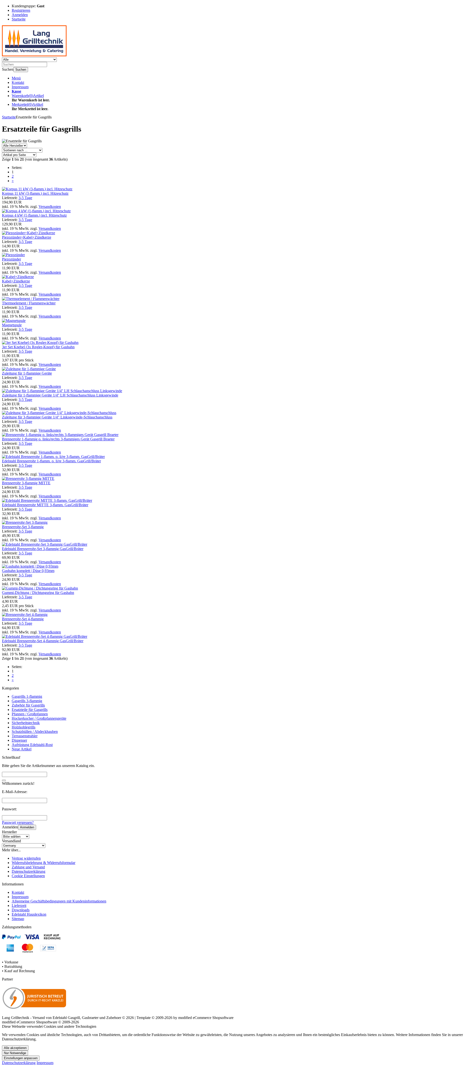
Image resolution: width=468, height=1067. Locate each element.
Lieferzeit (19, 905)
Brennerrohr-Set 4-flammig (23, 619)
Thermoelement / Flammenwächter (29, 303)
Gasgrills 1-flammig (27, 696)
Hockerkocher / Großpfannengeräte (39, 718)
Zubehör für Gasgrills (28, 705)
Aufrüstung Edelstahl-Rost (32, 745)
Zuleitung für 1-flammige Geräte (27, 373)
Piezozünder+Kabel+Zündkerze (26, 237)
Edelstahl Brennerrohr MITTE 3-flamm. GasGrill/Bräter (45, 505)
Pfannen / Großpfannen (30, 714)
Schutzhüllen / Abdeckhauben (35, 731)
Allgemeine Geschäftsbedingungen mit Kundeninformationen (59, 901)
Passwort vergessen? (18, 822)
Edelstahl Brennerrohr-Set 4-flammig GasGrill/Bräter (42, 641)
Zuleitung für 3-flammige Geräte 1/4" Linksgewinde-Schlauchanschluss (57, 417)
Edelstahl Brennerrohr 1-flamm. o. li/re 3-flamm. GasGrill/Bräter (51, 461)
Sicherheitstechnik (26, 723)
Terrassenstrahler (25, 736)
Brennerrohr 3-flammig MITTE (26, 483)
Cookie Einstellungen (28, 876)
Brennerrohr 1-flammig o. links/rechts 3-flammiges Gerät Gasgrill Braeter (58, 439)
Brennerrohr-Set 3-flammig (23, 527)
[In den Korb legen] (4, 780)
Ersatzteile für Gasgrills (30, 710)
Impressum (20, 87)
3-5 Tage (25, 198)
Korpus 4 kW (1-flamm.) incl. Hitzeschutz (34, 215)
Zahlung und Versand (28, 867)
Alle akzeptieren (15, 1048)
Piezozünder (11, 259)
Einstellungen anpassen (21, 1058)
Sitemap (18, 919)
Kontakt (18, 82)
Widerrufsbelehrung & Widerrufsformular (43, 863)
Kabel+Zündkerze (16, 281)
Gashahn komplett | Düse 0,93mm (28, 571)
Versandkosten (50, 206)
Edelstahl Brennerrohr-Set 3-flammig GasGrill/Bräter (42, 549)
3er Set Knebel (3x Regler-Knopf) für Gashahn (38, 347)
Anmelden (27, 827)
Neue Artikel (21, 749)
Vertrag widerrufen (26, 858)
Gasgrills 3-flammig (27, 701)
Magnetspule (12, 325)
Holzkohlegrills (23, 727)
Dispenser (19, 740)
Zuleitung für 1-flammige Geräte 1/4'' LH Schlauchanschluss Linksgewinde (60, 395)
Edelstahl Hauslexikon (29, 914)
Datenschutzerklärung (28, 871)
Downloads (20, 910)
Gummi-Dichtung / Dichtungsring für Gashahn (38, 593)
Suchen (20, 69)
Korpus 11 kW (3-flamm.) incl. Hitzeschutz (35, 193)
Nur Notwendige (15, 1053)
